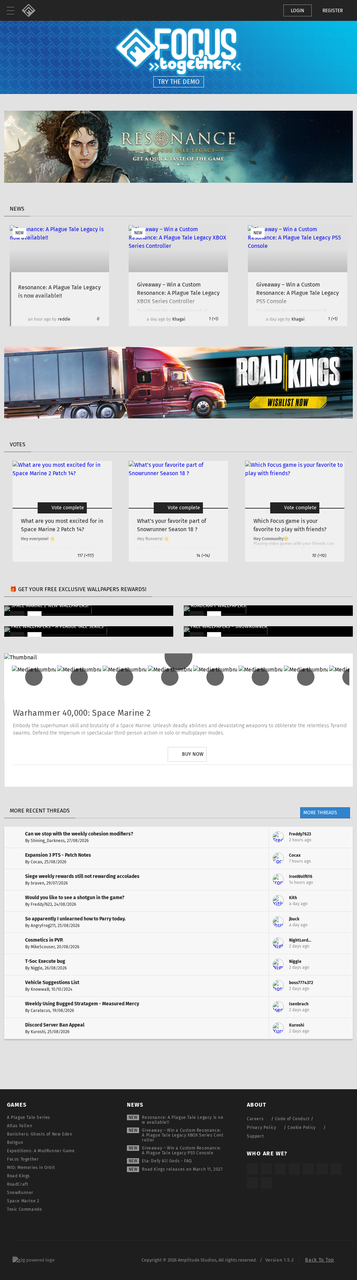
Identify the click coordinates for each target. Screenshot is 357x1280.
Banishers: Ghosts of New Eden (39, 1134)
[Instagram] (148, 775)
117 (85, 555)
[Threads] (336, 1169)
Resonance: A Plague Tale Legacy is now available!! (182, 1120)
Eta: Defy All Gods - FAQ (166, 1161)
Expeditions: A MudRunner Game (41, 1150)
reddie (64, 319)
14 (203, 555)
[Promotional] (178, 181)
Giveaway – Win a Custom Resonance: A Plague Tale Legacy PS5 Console (181, 1150)
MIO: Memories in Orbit (31, 1167)
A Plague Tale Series (28, 1117)
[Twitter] (167, 775)
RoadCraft (17, 1184)
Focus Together (23, 1159)
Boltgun (15, 1142)
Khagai (178, 319)
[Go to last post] (342, 837)
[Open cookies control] (266, 10)
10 (319, 555)
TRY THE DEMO (178, 82)
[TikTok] (280, 1169)
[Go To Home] (31, 10)
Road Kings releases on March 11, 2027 (182, 1169)
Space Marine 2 (23, 1201)
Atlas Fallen (19, 1125)
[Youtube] (187, 775)
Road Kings (18, 1175)
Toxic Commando (24, 1209)
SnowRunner (20, 1192)
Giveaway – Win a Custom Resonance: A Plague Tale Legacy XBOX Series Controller (182, 1135)
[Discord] (226, 775)
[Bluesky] (252, 1182)
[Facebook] (206, 775)
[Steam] (308, 1169)
